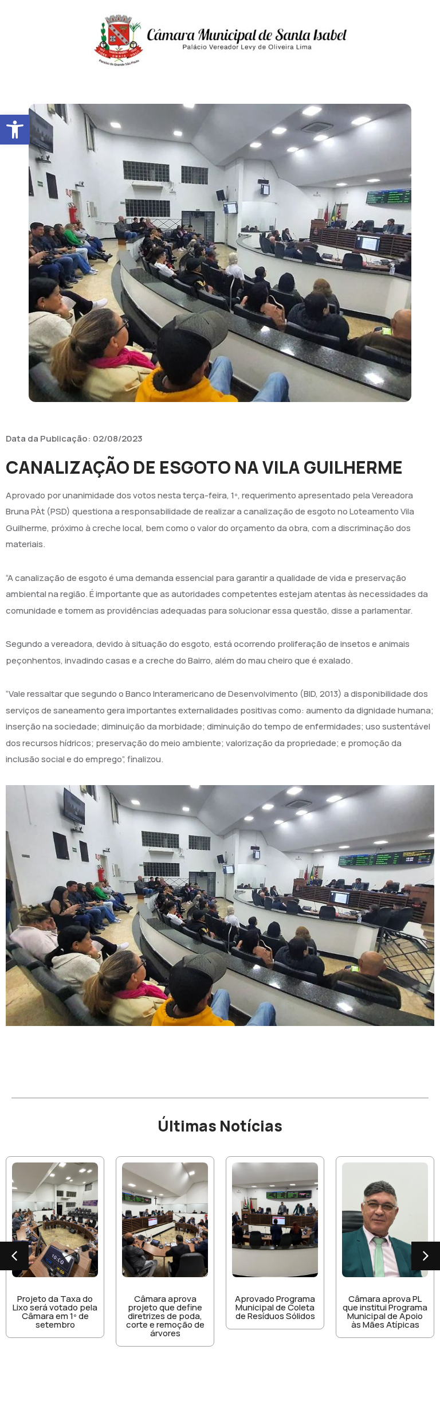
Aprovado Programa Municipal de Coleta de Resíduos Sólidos (275, 1307)
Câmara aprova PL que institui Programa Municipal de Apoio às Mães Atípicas (385, 1312)
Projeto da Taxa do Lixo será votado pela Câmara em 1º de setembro (55, 1312)
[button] (15, 130)
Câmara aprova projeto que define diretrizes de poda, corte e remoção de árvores (165, 1316)
